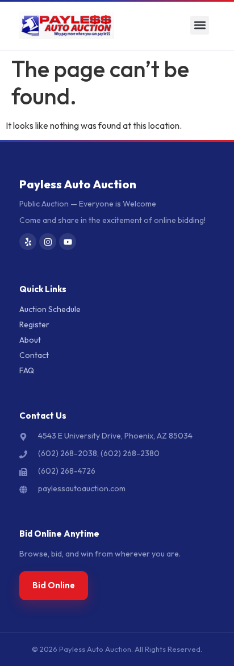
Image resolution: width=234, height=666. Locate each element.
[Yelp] (27, 241)
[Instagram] (47, 241)
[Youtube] (67, 241)
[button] (199, 25)
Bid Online (53, 585)
